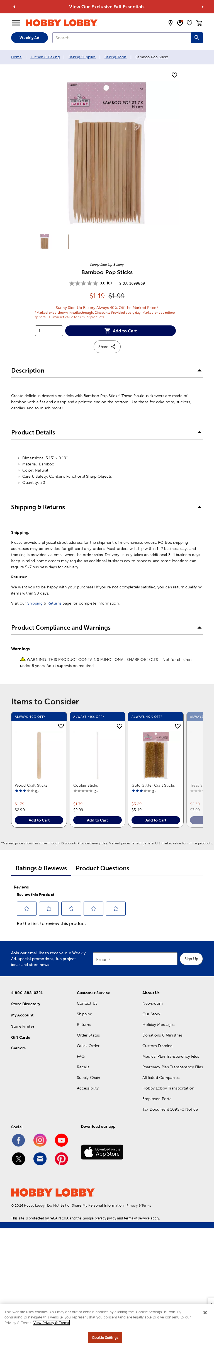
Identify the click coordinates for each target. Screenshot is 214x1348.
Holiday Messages (158, 1024)
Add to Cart (125, 330)
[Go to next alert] (202, 6)
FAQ (81, 1056)
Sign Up (191, 958)
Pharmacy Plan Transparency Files (172, 1067)
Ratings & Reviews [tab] (41, 868)
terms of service (137, 1218)
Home (16, 57)
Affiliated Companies (160, 1077)
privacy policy (105, 1218)
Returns (54, 603)
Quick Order (88, 1045)
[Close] (205, 1312)
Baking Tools (115, 57)
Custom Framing (157, 1045)
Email (102, 959)
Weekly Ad (29, 37)
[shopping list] (189, 23)
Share (103, 346)
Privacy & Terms (139, 1205)
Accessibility (88, 1088)
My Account (22, 1015)
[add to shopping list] (174, 75)
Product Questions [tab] (102, 868)
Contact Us (87, 1003)
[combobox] (121, 37)
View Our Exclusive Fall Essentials (107, 6)
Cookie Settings (105, 1337)
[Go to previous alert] (14, 6)
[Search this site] (197, 37)
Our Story (151, 1014)
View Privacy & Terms (51, 1323)
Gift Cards (20, 1037)
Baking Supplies (82, 57)
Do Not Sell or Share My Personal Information (85, 1205)
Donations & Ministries (162, 1035)
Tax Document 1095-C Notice (170, 1109)
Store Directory (25, 1004)
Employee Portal (157, 1098)
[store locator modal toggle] (170, 23)
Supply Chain (88, 1077)
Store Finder (23, 1026)
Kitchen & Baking (45, 57)
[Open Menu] (16, 23)
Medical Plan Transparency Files (170, 1056)
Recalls (83, 1067)
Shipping (35, 603)
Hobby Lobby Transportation (168, 1088)
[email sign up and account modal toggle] (180, 23)
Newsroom (152, 1003)
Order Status (88, 1035)
